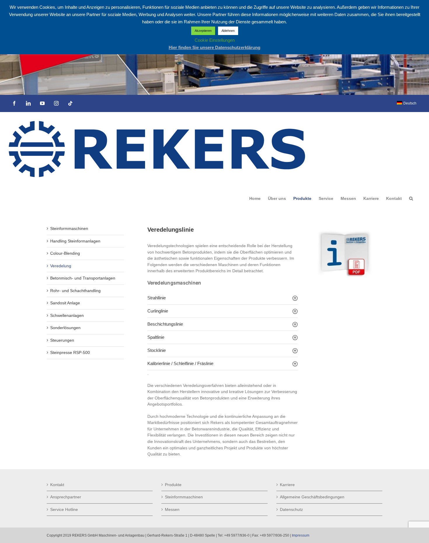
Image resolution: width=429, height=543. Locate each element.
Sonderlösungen (65, 327)
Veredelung (60, 265)
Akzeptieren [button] (203, 30)
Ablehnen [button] (228, 30)
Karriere (287, 484)
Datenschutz (291, 509)
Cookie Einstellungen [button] (215, 40)
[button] (411, 198)
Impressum (300, 535)
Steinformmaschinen (69, 228)
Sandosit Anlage (65, 303)
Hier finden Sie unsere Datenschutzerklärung (214, 47)
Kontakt (57, 484)
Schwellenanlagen (67, 315)
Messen (172, 509)
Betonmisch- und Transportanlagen (82, 278)
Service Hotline (64, 509)
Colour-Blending (65, 253)
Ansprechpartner (65, 497)
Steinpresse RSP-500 (70, 352)
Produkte (173, 484)
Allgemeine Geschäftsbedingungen (312, 497)
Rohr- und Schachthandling (75, 290)
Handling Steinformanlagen (75, 241)
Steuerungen (62, 340)
